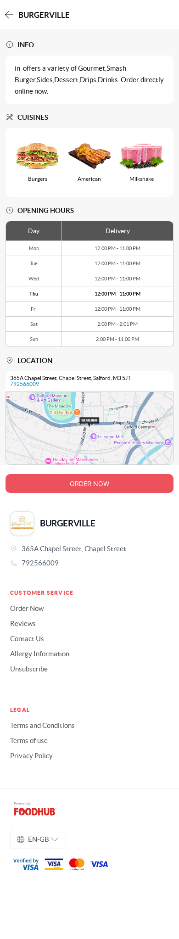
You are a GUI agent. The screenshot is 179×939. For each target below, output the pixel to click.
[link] (89, 563)
